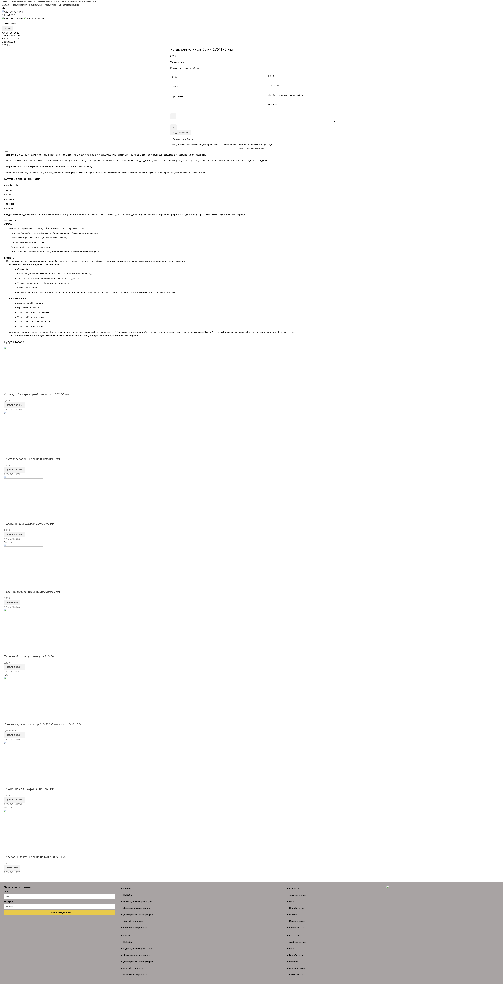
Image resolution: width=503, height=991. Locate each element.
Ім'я (6, 891)
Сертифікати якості (133, 921)
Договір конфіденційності (137, 908)
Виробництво (296, 908)
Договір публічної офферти (138, 914)
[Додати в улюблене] (14, 784)
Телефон (8, 901)
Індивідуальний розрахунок (138, 901)
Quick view (7, 784)
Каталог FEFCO (297, 927)
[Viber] (56, 921)
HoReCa (127, 895)
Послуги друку (297, 921)
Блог (291, 901)
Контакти (294, 888)
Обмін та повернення (135, 927)
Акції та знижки (297, 895)
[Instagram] (63, 921)
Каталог (127, 888)
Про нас (293, 914)
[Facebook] (48, 921)
